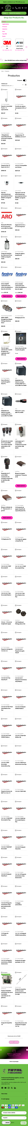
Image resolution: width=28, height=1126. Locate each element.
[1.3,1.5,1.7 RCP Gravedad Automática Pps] (7, 753)
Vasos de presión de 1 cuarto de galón (20, 349)
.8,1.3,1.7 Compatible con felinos (21, 166)
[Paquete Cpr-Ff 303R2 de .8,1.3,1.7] (21, 125)
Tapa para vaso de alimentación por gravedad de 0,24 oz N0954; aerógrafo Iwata (21, 196)
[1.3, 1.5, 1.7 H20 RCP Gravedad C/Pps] (7, 808)
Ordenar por (4, 83)
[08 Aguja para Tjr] (21, 308)
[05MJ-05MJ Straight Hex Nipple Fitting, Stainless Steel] (7, 308)
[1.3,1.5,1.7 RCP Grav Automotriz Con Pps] (21, 753)
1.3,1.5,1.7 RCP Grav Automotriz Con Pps (20, 763)
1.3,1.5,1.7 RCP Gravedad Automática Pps (5, 764)
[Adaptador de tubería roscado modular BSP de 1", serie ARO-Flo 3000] (21, 370)
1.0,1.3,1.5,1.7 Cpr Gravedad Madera (6, 594)
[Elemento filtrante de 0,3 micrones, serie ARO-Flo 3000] (7, 215)
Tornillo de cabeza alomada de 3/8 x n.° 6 (21, 108)
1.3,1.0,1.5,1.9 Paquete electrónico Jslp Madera (21, 679)
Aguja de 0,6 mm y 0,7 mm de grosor (20, 225)
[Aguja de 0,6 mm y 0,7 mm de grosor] (21, 215)
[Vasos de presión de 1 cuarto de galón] (21, 338)
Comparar (19, 80)
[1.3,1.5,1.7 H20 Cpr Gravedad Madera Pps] (21, 809)
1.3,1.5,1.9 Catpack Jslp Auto (20, 847)
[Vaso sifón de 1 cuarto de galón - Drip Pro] (7, 370)
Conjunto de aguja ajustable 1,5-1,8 (20, 961)
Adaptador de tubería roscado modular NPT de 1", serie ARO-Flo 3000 (6, 413)
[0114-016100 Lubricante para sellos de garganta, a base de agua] (21, 274)
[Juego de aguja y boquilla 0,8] (21, 244)
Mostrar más (14, 1042)
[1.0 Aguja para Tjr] (7, 529)
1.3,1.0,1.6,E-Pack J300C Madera (6, 736)
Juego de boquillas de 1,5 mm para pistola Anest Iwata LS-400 (20, 991)
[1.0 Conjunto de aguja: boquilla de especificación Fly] (21, 498)
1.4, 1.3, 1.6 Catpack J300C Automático (20, 934)
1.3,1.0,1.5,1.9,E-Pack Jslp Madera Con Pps (7, 708)
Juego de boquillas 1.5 (6, 1023)
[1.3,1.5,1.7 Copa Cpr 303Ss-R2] (21, 726)
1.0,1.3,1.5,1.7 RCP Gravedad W (6, 567)
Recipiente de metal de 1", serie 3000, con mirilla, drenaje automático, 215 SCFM (7, 444)
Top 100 (4, 34)
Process (4, 26)
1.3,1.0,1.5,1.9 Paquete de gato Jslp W (19, 651)
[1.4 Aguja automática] (21, 893)
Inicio (2, 71)
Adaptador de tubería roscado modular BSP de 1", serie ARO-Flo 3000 (20, 383)
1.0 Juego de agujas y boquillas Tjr (20, 540)
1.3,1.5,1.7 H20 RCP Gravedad (6, 847)
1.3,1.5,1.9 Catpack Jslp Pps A (6, 875)
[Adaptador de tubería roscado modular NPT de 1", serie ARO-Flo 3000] (7, 401)
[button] (22, 7)
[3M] (7, 43)
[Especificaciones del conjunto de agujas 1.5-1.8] (21, 1013)
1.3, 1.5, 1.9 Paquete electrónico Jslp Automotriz (20, 876)
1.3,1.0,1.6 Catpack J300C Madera (20, 707)
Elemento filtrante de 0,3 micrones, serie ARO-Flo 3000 (6, 226)
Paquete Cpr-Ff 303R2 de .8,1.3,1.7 (20, 135)
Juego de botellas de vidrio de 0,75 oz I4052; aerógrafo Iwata (6, 256)
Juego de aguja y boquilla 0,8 (20, 254)
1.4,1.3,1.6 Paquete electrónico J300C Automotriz (6, 962)
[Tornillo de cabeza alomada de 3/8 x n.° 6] (21, 97)
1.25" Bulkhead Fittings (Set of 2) (20, 623)
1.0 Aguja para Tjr (6, 539)
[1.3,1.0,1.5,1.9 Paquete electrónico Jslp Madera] (21, 668)
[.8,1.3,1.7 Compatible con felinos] (21, 156)
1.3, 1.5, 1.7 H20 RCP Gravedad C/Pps (6, 819)
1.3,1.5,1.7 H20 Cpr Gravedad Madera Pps (20, 820)
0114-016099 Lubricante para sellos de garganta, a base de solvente (7, 286)
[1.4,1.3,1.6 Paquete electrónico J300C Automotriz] (7, 951)
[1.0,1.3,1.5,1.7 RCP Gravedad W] (7, 556)
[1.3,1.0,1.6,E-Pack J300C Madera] (7, 726)
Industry (4, 29)
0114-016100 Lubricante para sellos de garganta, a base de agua (21, 286)
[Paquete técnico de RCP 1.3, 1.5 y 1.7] (7, 781)
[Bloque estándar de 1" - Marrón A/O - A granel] (7, 497)
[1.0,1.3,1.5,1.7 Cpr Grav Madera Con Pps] (21, 584)
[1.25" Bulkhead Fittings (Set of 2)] (21, 612)
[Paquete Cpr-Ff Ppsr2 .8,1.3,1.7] (7, 156)
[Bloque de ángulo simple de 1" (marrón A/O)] (21, 464)
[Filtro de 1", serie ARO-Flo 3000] (21, 401)
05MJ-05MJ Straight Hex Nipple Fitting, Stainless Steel (6, 320)
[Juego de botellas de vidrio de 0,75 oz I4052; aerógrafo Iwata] (7, 244)
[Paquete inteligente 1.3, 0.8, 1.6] (7, 639)
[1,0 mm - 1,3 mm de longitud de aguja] (7, 612)
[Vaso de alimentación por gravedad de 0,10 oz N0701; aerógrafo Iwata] (7, 183)
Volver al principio (14, 1061)
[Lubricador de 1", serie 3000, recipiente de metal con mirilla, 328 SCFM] (21, 431)
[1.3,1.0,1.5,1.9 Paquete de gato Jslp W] (21, 639)
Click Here (22, 2)
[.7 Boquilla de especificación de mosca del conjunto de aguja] (7, 125)
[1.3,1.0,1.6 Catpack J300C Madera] (21, 697)
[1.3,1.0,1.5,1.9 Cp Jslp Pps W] (7, 668)
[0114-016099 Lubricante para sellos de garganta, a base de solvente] (7, 274)
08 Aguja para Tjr (20, 317)
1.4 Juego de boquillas (4, 934)
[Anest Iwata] (19, 43)
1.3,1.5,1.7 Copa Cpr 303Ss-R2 (20, 736)
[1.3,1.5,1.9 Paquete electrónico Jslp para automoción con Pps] (7, 893)
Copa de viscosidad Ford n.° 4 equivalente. (6, 108)
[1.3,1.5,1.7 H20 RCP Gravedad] (7, 837)
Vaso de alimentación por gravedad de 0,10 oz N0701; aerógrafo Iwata (6, 196)
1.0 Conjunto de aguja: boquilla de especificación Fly (20, 509)
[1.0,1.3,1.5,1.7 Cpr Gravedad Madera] (7, 583)
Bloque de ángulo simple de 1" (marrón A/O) (21, 475)
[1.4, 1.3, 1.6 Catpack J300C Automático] (21, 924)
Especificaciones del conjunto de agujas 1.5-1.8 (21, 1024)
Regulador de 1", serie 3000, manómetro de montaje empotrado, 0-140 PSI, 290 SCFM (7, 478)
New (3, 31)
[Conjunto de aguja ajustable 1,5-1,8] (21, 951)
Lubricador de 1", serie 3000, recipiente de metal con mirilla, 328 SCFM (20, 444)
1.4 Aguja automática (18, 903)
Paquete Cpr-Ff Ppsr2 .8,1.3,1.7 (5, 166)
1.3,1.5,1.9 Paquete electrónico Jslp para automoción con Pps (6, 905)
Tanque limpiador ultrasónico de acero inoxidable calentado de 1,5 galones (7, 994)
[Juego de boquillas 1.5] (7, 1013)
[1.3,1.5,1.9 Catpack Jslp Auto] (21, 837)
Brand (4, 21)
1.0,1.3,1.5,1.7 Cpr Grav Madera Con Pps (20, 595)
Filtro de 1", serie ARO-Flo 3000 (20, 411)
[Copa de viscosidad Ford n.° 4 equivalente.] (7, 96)
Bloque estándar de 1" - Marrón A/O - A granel (6, 509)
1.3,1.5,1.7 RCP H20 (20, 791)
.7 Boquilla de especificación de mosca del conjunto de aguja (6, 137)
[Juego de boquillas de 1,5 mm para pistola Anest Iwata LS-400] (21, 979)
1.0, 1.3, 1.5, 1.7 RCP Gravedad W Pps (20, 567)
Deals (4, 36)
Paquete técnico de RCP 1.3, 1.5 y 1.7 (6, 792)
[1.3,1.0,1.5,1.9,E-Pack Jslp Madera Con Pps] (7, 697)
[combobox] (14, 13)
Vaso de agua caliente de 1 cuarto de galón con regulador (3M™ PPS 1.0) (6, 351)
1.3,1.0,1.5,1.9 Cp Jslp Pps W (5, 678)
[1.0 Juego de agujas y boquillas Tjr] (21, 529)
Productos (7, 71)
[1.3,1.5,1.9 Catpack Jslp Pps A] (7, 864)
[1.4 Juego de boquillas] (7, 924)
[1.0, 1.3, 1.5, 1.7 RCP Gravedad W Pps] (21, 557)
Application (5, 24)
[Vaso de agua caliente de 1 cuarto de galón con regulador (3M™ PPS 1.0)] (7, 338)
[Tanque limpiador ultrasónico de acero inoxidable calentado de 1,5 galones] (7, 979)
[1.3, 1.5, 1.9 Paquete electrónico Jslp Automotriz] (21, 864)
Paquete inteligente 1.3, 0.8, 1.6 (7, 650)
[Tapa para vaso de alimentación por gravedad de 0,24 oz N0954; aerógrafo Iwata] (21, 183)
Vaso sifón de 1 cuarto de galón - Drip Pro (6, 381)
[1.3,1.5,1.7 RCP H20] (21, 782)
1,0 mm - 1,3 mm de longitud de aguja (6, 622)
